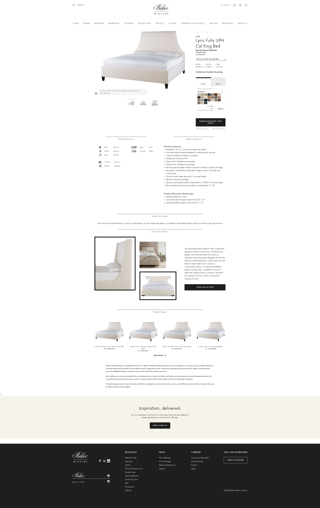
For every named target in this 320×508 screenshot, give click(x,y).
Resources (227, 23)
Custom (172, 23)
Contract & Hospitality (193, 23)
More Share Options (211, 32)
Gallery (214, 23)
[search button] (74, 5)
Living (75, 23)
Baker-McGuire (161, 9)
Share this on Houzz (206, 32)
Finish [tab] (218, 84)
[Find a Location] (240, 5)
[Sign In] (246, 5)
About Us (243, 23)
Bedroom (99, 23)
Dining (86, 23)
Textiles (160, 23)
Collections (144, 23)
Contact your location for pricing (209, 72)
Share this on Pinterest (202, 32)
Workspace (114, 23)
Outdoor (129, 23)
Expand (96, 93)
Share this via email (197, 32)
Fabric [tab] (203, 84)
